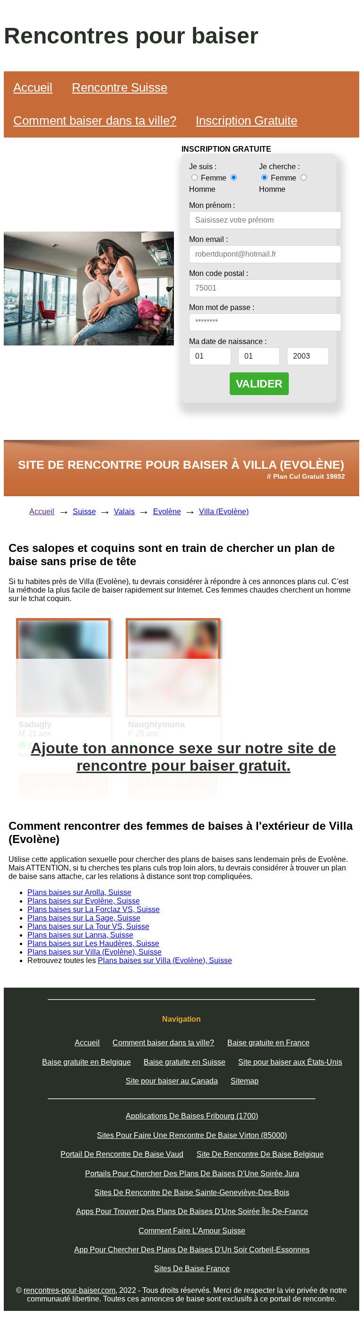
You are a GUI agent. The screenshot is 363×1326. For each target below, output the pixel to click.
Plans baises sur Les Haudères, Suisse (93, 943)
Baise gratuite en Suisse (184, 1062)
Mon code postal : (218, 273)
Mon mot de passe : (221, 307)
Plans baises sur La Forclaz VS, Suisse (93, 909)
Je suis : (202, 167)
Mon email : (208, 239)
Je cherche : (279, 167)
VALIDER (259, 384)
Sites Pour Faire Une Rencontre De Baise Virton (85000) (192, 1135)
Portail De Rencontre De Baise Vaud (121, 1154)
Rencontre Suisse (119, 87)
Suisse (84, 512)
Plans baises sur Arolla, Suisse (79, 892)
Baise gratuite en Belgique (86, 1062)
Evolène (167, 512)
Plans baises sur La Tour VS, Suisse (88, 926)
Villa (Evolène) (224, 512)
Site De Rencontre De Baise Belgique (260, 1154)
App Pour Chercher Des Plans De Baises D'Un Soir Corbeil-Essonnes (192, 1250)
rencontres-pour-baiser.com (69, 1290)
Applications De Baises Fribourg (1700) (192, 1116)
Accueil (32, 87)
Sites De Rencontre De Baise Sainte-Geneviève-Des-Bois (192, 1192)
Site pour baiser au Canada (172, 1081)
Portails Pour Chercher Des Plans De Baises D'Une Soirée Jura (192, 1174)
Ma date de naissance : (228, 341)
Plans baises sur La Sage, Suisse (83, 918)
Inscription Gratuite (246, 120)
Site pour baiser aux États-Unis (290, 1062)
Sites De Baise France (192, 1269)
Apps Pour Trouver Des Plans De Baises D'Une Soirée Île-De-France (192, 1211)
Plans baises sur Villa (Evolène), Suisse (94, 952)
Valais (124, 512)
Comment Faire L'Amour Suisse (191, 1231)
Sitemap (245, 1081)
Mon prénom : (212, 205)
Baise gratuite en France (268, 1043)
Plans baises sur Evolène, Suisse (83, 901)
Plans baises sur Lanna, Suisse (80, 935)
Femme (213, 178)
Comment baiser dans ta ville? (94, 120)
